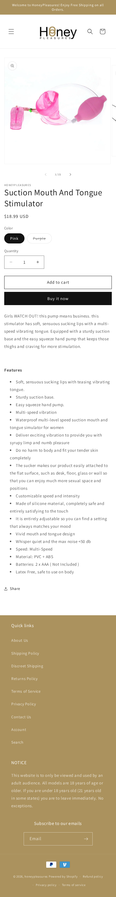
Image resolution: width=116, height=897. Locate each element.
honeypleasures (36, 876)
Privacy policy (46, 885)
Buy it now (58, 298)
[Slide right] (70, 174)
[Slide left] (45, 174)
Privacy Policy (23, 703)
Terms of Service (26, 691)
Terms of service (74, 885)
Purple (42, 239)
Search (17, 742)
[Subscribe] (86, 838)
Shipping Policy (25, 653)
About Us (19, 640)
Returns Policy (24, 678)
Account (18, 729)
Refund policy (93, 876)
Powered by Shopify (63, 876)
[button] (11, 31)
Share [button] (15, 588)
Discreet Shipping (27, 665)
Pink (14, 238)
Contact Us (21, 716)
